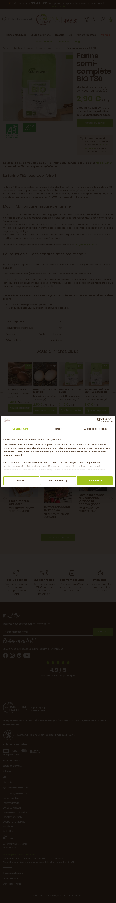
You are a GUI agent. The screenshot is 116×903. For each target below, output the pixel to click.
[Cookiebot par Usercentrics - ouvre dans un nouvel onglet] (99, 420)
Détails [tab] (58, 429)
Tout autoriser (94, 480)
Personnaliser (56, 480)
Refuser (21, 480)
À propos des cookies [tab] (96, 429)
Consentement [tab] (20, 429)
